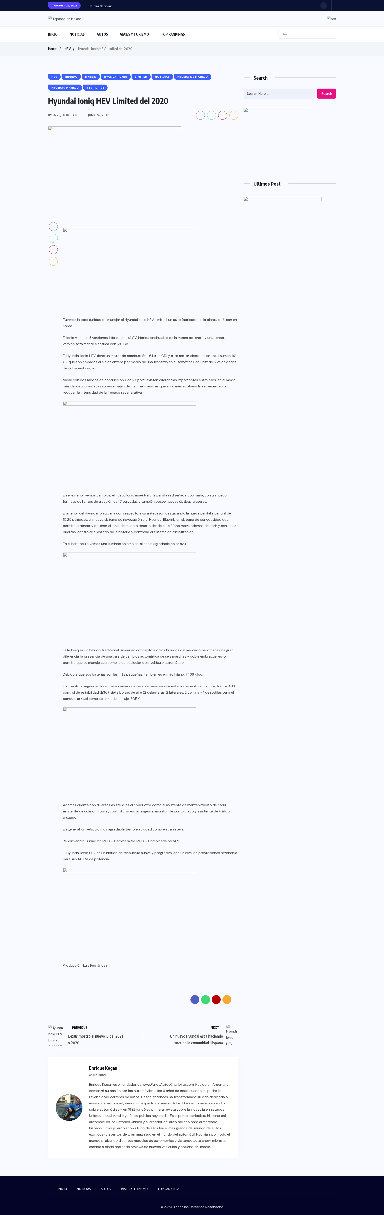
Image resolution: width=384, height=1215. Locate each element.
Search (326, 93)
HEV (67, 49)
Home (52, 49)
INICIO (53, 34)
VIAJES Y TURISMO (134, 34)
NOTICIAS (77, 34)
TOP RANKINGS (173, 34)
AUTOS (102, 34)
